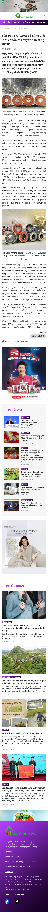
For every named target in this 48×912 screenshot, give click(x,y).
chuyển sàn (37, 136)
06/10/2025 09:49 (38, 336)
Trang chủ (9, 29)
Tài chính (7, 22)
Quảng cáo (9, 872)
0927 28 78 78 (15, 857)
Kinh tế (17, 22)
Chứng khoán (28, 22)
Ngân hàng (42, 22)
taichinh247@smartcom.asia (19, 867)
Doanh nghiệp (21, 29)
